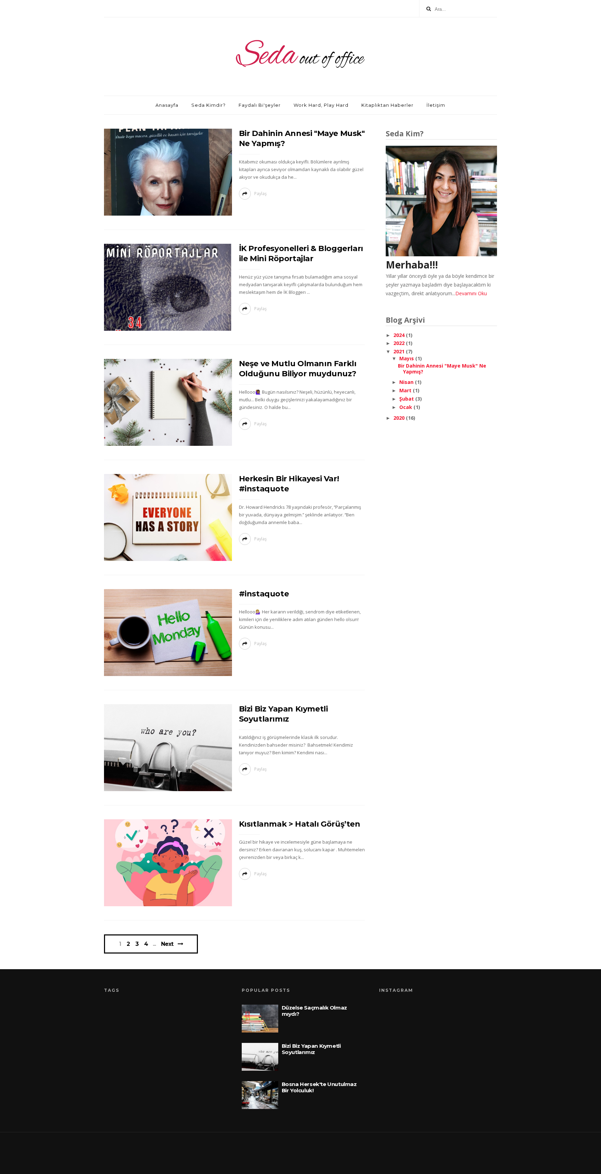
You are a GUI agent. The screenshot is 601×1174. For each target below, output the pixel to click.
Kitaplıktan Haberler (387, 105)
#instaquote (264, 593)
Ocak (406, 407)
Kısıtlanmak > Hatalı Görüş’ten (299, 824)
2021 (399, 351)
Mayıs (407, 358)
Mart (406, 390)
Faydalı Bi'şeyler (260, 105)
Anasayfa (166, 105)
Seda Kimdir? (208, 105)
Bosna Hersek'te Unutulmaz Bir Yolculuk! (319, 1087)
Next (167, 944)
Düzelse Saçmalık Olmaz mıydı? (314, 1010)
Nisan (407, 382)
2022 (399, 343)
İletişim (435, 105)
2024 (399, 335)
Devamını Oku (471, 293)
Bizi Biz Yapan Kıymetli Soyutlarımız (311, 1049)
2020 (399, 418)
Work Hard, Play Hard (321, 105)
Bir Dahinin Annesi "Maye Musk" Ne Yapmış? (442, 368)
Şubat (407, 398)
